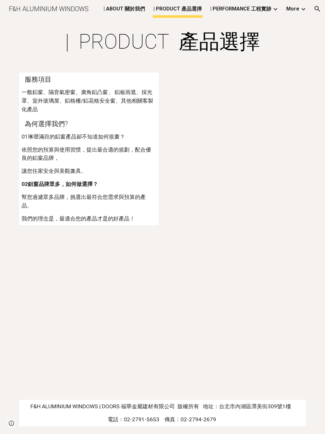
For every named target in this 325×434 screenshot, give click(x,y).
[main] (162, 42)
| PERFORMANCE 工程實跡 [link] (240, 9)
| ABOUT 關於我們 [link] (124, 9)
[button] (317, 9)
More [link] (292, 9)
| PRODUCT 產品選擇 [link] (177, 9)
